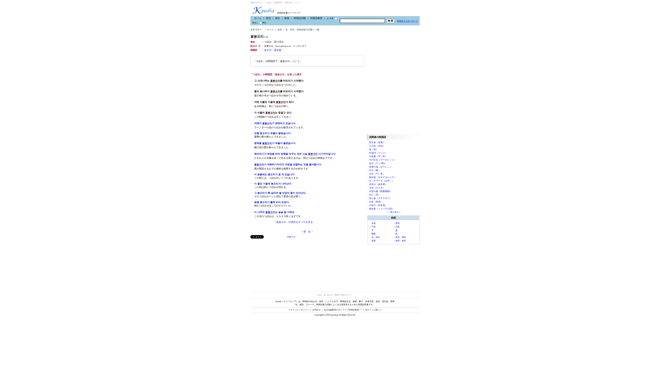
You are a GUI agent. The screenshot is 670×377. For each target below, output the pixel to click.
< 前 (303, 231)
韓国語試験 (300, 18)
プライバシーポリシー (298, 310)
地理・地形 (400, 240)
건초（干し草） (377, 173)
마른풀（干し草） (378, 156)
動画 (286, 18)
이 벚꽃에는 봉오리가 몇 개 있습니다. (274, 174)
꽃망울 (277, 50)
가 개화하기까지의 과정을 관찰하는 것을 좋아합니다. (288, 164)
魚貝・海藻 (400, 237)
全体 (331, 18)
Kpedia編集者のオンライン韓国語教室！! (343, 310)
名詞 (292, 29)
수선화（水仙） (377, 146)
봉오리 (267, 50)
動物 (373, 233)
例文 (277, 18)
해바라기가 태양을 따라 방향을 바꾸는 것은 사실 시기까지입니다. (295, 154)
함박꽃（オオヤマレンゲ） (382, 177)
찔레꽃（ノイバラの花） (381, 208)
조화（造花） (376, 201)
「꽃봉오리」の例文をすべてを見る (293, 222)
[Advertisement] (276, 263)
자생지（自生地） (378, 205)
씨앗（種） (374, 170)
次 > (310, 231)
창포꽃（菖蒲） (377, 142)
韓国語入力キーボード (407, 21)
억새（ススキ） (377, 187)
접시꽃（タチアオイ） (380, 198)
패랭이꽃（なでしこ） (380, 166)
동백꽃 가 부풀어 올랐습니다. (275, 143)
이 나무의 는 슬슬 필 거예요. (274, 212)
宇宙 (373, 227)
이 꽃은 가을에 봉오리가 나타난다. (273, 183)
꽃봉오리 (259, 36)
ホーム (258, 18)
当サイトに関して (373, 310)
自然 (279, 29)
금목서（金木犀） (378, 184)
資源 (373, 240)
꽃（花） (373, 149)
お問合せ (316, 310)
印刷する (291, 237)
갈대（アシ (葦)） (378, 163)
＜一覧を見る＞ (393, 212)
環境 (397, 223)
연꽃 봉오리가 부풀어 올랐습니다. (272, 133)
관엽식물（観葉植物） (380, 191)
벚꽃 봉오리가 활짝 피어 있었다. (271, 202)
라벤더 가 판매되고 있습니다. (275, 123)
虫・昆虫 (375, 237)
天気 (373, 223)
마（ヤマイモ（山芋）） (381, 180)
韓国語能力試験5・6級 (308, 29)
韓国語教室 (316, 18)
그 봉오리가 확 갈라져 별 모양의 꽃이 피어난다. (280, 193)
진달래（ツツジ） (378, 152)
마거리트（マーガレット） (382, 159)
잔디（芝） (374, 194)
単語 (268, 18)
